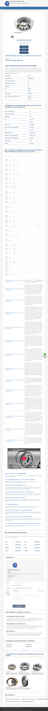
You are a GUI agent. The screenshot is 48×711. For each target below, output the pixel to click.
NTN (6, 544)
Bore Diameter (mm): (10, 83)
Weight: (6, 143)
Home (4, 10)
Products (7, 10)
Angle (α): (7, 86)
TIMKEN (7, 547)
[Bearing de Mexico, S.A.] (6, 3)
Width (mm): (7, 140)
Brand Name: (8, 76)
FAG (25, 544)
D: (5, 99)
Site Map (14, 708)
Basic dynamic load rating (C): (12, 96)
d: (5, 91)
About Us (5, 708)
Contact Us (10, 708)
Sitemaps (18, 708)
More (24, 650)
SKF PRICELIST (10, 631)
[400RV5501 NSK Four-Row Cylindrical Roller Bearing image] (24, 23)
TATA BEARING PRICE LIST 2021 (15, 616)
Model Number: (8, 78)
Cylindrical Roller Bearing (14, 10)
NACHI (6, 550)
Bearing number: (8, 132)
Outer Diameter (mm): (10, 81)
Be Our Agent (24, 52)
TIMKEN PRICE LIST (24, 43)
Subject (8, 588)
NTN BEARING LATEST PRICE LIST (16, 624)
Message (8, 594)
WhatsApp (24, 49)
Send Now (19, 606)
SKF (25, 541)
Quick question (7, 591)
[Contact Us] (45, 355)
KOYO (25, 547)
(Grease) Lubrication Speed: (11, 135)
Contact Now (24, 46)
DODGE (26, 550)
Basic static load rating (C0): (11, 138)
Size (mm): (7, 93)
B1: (5, 88)
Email (7, 582)
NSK (6, 541)
